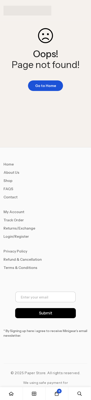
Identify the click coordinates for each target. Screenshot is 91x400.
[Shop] (34, 393)
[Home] (11, 393)
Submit (45, 313)
